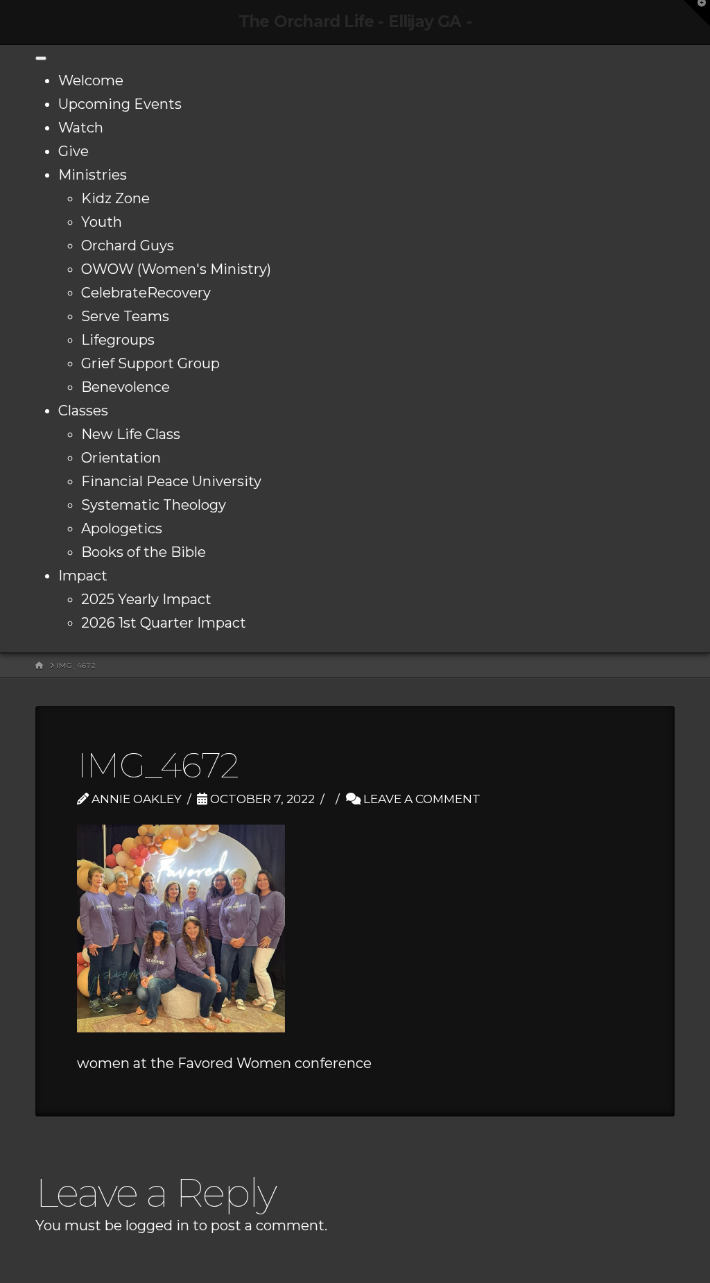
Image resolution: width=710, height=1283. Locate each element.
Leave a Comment (420, 798)
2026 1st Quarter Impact (163, 622)
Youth (101, 222)
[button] (697, 13)
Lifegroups (118, 339)
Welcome (90, 80)
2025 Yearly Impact (146, 599)
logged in (157, 1225)
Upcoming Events (120, 104)
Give (73, 151)
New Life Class (130, 434)
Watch (80, 127)
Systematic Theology (153, 505)
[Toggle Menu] (40, 58)
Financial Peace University (171, 481)
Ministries (92, 174)
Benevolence (125, 387)
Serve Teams (125, 316)
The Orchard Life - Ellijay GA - (355, 22)
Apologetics (121, 528)
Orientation (121, 457)
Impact (82, 575)
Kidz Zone (115, 198)
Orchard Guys (127, 245)
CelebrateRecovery (146, 292)
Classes (83, 410)
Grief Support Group (150, 363)
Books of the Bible (143, 552)
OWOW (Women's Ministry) (176, 269)
